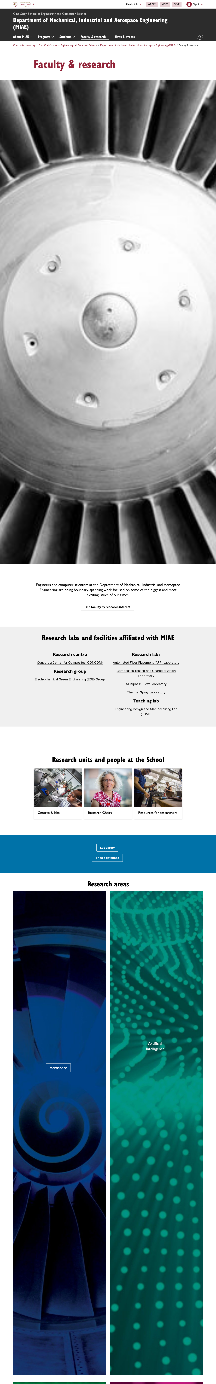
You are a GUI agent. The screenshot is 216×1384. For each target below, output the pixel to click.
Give (176, 4)
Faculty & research (94, 36)
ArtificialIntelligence (155, 1046)
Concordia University (24, 45)
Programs (44, 36)
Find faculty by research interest (107, 607)
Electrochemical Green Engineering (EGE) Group (70, 679)
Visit (165, 4)
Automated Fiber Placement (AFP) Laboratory (146, 662)
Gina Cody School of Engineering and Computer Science (49, 14)
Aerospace (58, 1067)
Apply (152, 4)
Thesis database (107, 857)
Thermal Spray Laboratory (146, 692)
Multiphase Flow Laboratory (146, 684)
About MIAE (21, 36)
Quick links (132, 4)
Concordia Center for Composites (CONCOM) (70, 662)
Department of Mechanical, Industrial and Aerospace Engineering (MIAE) (90, 23)
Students (65, 36)
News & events (125, 36)
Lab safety (107, 847)
